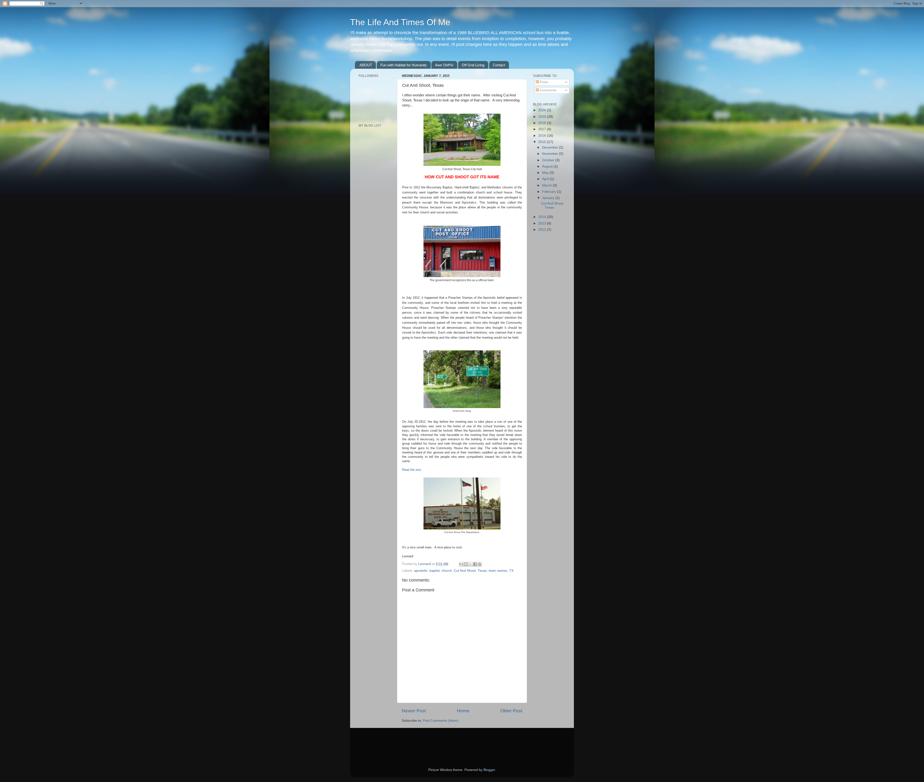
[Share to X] (470, 564)
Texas (482, 570)
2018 (542, 123)
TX (511, 570)
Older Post (511, 710)
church (447, 570)
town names (498, 570)
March (547, 185)
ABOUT (365, 65)
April (546, 179)
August (548, 166)
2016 (542, 135)
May (546, 172)
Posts (543, 82)
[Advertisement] (373, 207)
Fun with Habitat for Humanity (403, 65)
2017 (542, 129)
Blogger (489, 770)
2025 (542, 116)
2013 (542, 223)
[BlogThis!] (465, 564)
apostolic (421, 570)
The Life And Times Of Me (400, 22)
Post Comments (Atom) (440, 720)
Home (463, 710)
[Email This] (461, 564)
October (548, 160)
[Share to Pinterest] (479, 564)
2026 (542, 110)
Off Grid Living (473, 65)
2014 (542, 217)
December (550, 147)
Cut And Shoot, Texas (552, 205)
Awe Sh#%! (444, 65)
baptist (435, 570)
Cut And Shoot (465, 570)
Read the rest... (413, 470)
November (550, 153)
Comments (547, 90)
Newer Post (414, 710)
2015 (542, 142)
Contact (499, 65)
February (549, 191)
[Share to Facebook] (475, 564)
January (548, 198)
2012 (542, 229)
